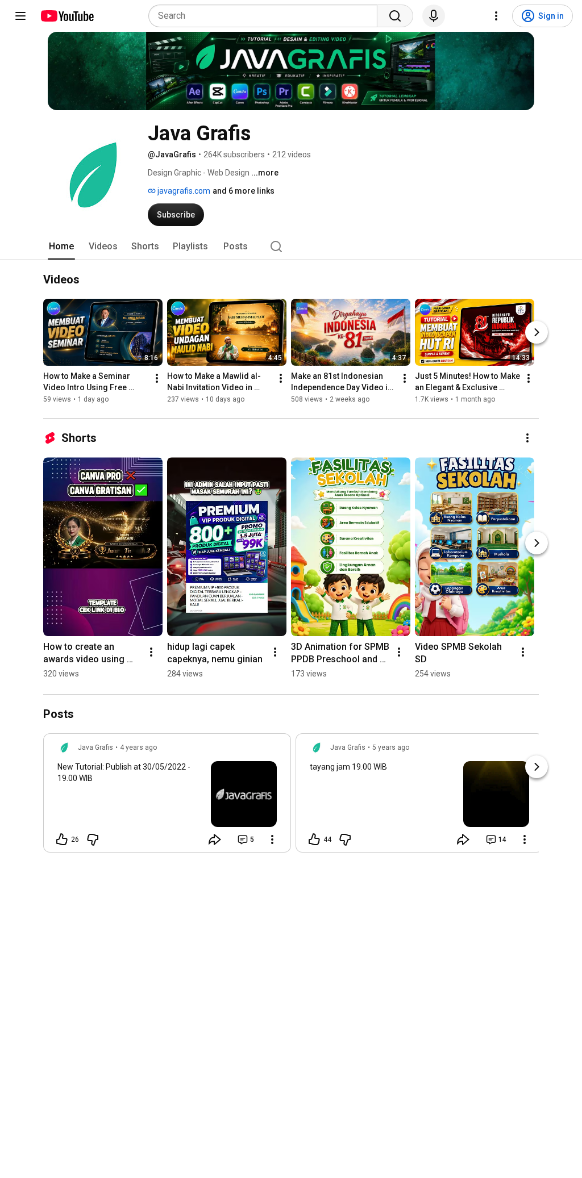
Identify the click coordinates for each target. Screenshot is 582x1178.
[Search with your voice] (433, 16)
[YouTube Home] (67, 16)
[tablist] (291, 246)
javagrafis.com (183, 190)
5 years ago (390, 747)
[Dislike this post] (93, 839)
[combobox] (266, 16)
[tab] (61, 246)
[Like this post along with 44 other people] (314, 839)
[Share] (214, 839)
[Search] (395, 16)
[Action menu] (272, 839)
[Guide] (20, 16)
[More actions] (157, 378)
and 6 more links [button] (244, 190)
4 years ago (138, 747)
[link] (167, 796)
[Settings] (496, 16)
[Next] (536, 332)
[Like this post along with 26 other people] (62, 839)
